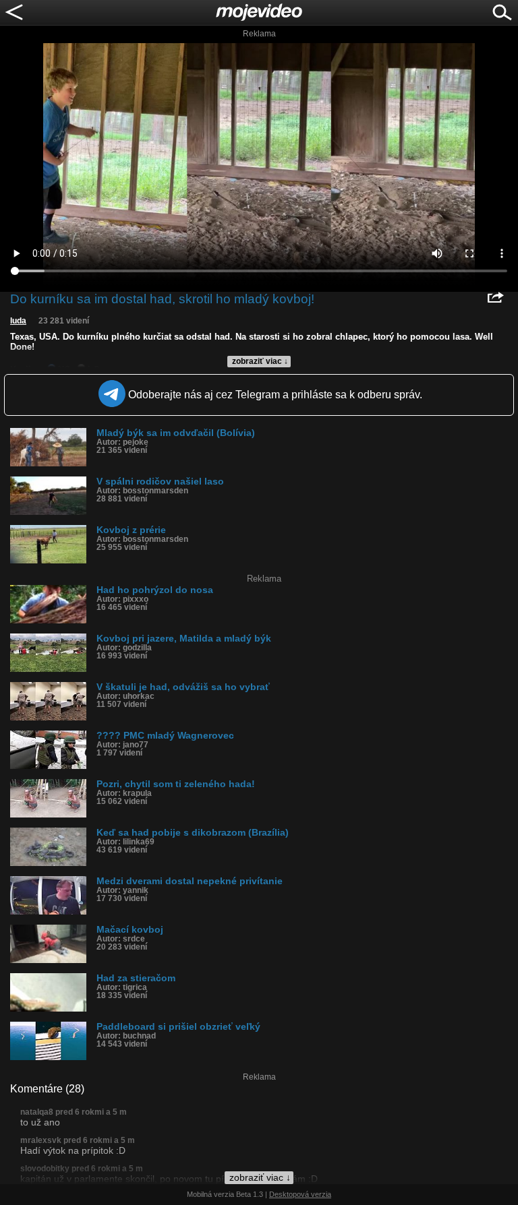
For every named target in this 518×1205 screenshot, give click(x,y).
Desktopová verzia (300, 1194)
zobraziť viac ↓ (260, 361)
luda (18, 321)
